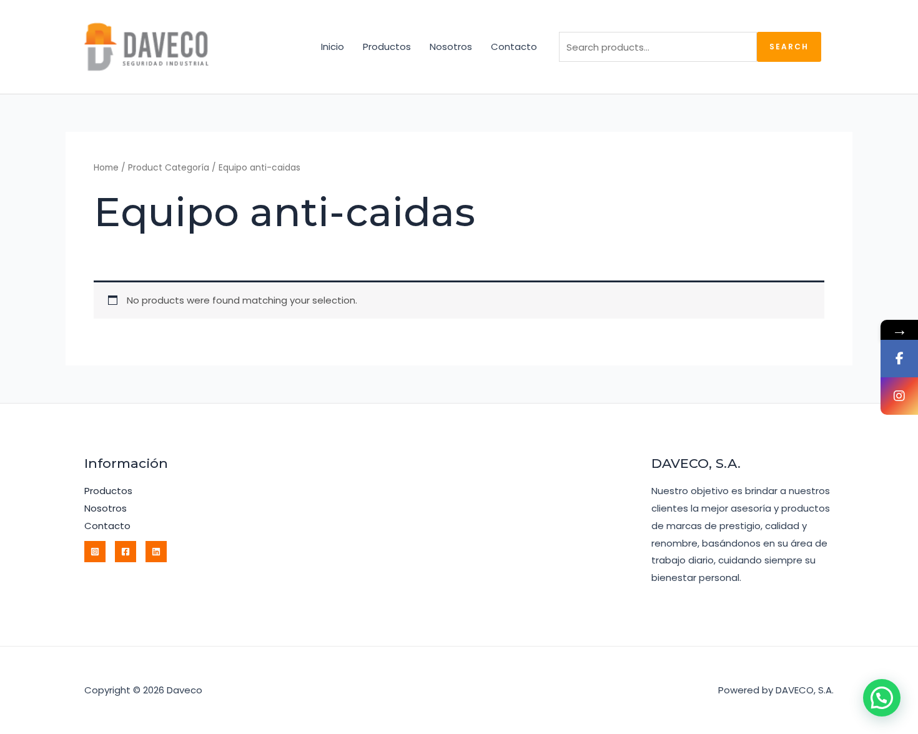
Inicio (332, 46)
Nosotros (451, 46)
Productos (387, 46)
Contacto (514, 46)
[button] (882, 698)
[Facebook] (125, 551)
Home (106, 168)
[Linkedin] (156, 551)
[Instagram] (95, 551)
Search (789, 46)
